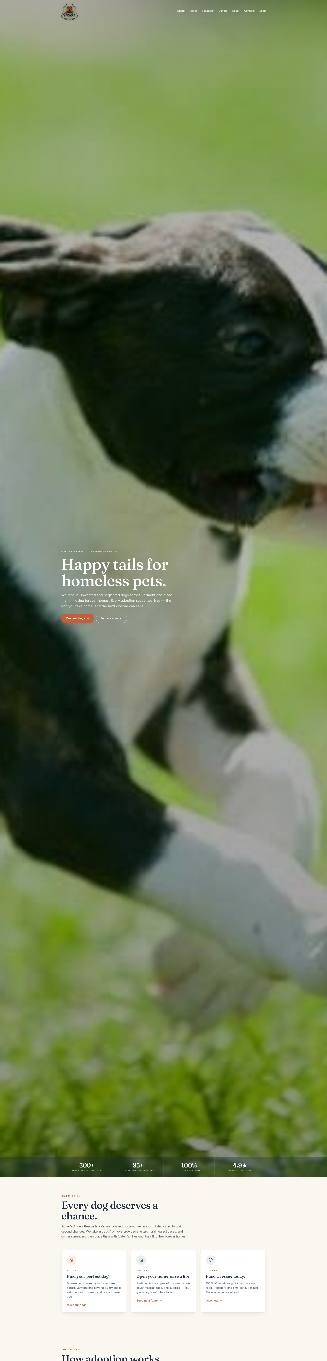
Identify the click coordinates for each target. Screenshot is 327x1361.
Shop (262, 10)
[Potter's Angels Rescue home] (70, 10)
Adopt (181, 10)
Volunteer (208, 10)
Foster (193, 10)
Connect (249, 10)
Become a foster (111, 618)
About (235, 10)
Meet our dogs (75, 618)
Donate (223, 10)
